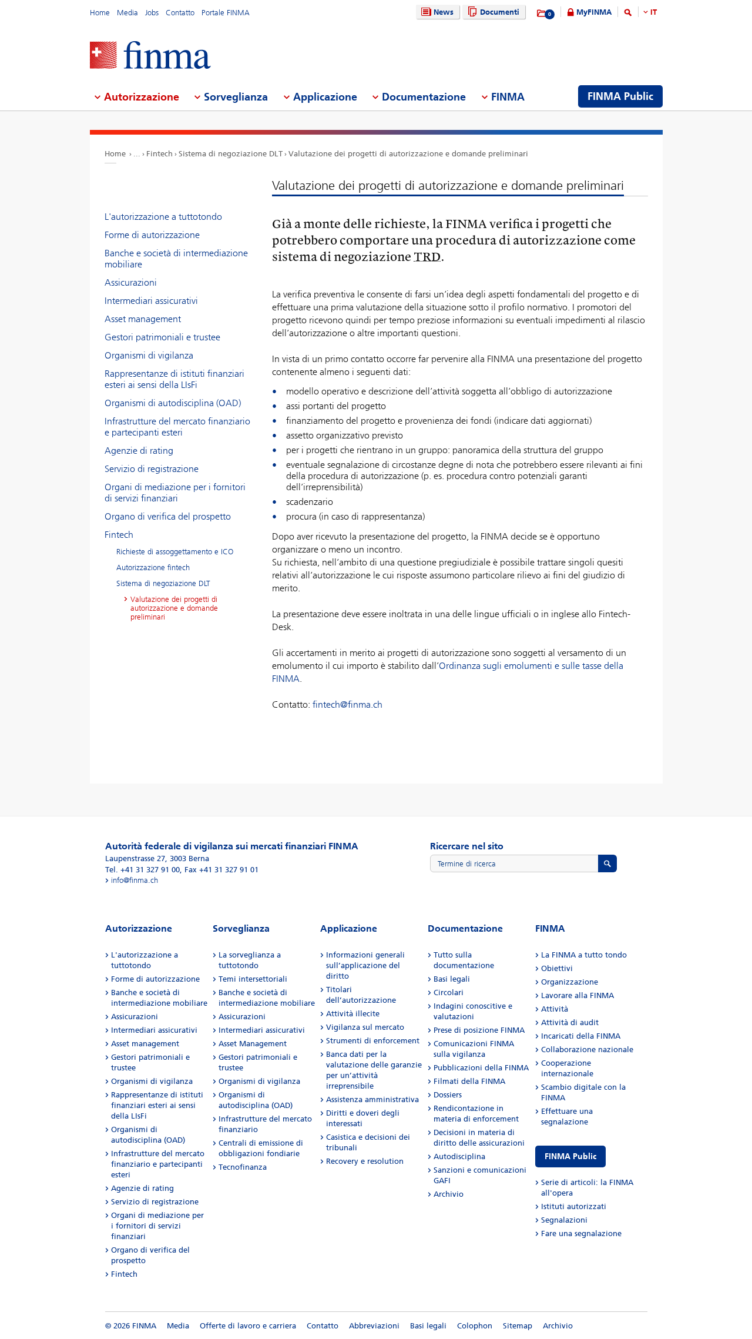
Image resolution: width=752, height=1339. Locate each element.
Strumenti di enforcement (372, 1040)
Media (127, 12)
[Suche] (628, 14)
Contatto (180, 12)
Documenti (499, 12)
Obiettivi (557, 968)
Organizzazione (569, 982)
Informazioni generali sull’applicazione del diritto (365, 965)
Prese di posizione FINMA (479, 1030)
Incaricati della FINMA (580, 1036)
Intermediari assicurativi (151, 300)
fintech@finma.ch (347, 704)
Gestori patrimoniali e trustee (162, 337)
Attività (554, 1009)
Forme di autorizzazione (152, 234)
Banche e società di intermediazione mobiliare (176, 258)
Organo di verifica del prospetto (168, 516)
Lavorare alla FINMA (577, 995)
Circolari (449, 992)
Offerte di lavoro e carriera (248, 1325)
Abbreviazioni (374, 1325)
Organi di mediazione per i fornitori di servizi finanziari (175, 492)
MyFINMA (594, 12)
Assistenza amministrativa (372, 1099)
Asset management (143, 318)
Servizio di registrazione (152, 468)
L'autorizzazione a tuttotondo (163, 216)
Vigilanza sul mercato (365, 1027)
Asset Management (253, 1043)
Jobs (152, 12)
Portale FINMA (226, 12)
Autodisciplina (459, 1156)
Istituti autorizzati (573, 1206)
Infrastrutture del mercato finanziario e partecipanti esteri (177, 427)
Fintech (159, 153)
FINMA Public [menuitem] (620, 96)
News (444, 12)
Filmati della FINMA (469, 1081)
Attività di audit (570, 1022)
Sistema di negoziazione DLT (231, 153)
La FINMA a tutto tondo (584, 954)
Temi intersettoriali (253, 979)
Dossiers (448, 1094)
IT (653, 12)
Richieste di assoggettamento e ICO (174, 551)
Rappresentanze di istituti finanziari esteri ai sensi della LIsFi (174, 379)
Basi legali (452, 979)
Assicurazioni (131, 282)
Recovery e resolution (365, 1161)
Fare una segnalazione (581, 1233)
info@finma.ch (134, 880)
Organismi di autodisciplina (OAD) (173, 403)
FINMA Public (570, 1156)
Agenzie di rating (139, 450)
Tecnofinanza (243, 1167)
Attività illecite (353, 1013)
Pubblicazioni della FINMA (481, 1067)
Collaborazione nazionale (587, 1049)
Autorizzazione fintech (153, 567)
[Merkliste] (542, 13)
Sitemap (517, 1325)
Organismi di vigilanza (149, 355)
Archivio (449, 1194)
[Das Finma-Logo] (150, 56)
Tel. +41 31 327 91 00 (142, 869)
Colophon (474, 1325)
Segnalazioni (564, 1220)
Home (100, 12)
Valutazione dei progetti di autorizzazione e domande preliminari (408, 153)
